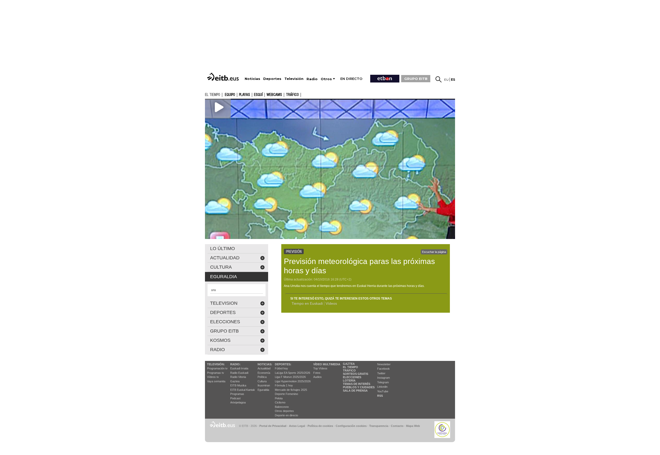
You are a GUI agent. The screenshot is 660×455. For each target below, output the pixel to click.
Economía (264, 372)
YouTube (382, 391)
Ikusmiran (264, 385)
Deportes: (283, 364)
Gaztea (235, 381)
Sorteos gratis (355, 373)
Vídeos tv (213, 376)
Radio (217, 349)
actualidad (225, 257)
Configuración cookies (351, 425)
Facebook (383, 368)
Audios (317, 376)
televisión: (216, 364)
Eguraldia (263, 389)
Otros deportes (284, 410)
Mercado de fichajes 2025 (291, 389)
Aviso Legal (297, 425)
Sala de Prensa (355, 390)
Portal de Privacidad (272, 425)
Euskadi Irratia (239, 368)
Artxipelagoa (238, 402)
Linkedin (382, 386)
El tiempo (350, 367)
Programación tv (217, 368)
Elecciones (352, 377)
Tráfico (292, 95)
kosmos (220, 340)
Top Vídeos (320, 368)
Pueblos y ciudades (359, 387)
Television (223, 303)
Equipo (230, 95)
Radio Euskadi (239, 372)
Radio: (235, 364)
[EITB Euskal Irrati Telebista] (223, 76)
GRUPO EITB (415, 79)
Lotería (349, 380)
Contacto (397, 425)
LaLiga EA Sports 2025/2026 (292, 372)
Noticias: (265, 364)
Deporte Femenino (286, 393)
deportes (223, 312)
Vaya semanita (216, 381)
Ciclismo (280, 402)
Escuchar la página (434, 251)
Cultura (262, 381)
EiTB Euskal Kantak (242, 389)
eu (446, 79)
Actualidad (264, 368)
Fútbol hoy (281, 368)
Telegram (383, 382)
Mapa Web (413, 425)
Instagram (383, 377)
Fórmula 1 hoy (284, 385)
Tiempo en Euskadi (307, 303)
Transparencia (378, 425)
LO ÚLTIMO (222, 248)
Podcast (235, 398)
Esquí (258, 95)
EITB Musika (238, 385)
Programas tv (215, 372)
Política (262, 376)
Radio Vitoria (238, 376)
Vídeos (331, 303)
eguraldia (223, 276)
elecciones (225, 321)
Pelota (279, 398)
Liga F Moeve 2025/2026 (290, 376)
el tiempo (212, 94)
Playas (244, 95)
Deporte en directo (286, 415)
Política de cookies (320, 425)
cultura (221, 267)
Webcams (274, 95)
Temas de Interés (356, 383)
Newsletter (384, 364)
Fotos (316, 372)
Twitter (381, 373)
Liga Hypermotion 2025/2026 (293, 381)
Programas (237, 393)
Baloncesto (282, 406)
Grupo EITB (224, 331)
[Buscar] (438, 79)
